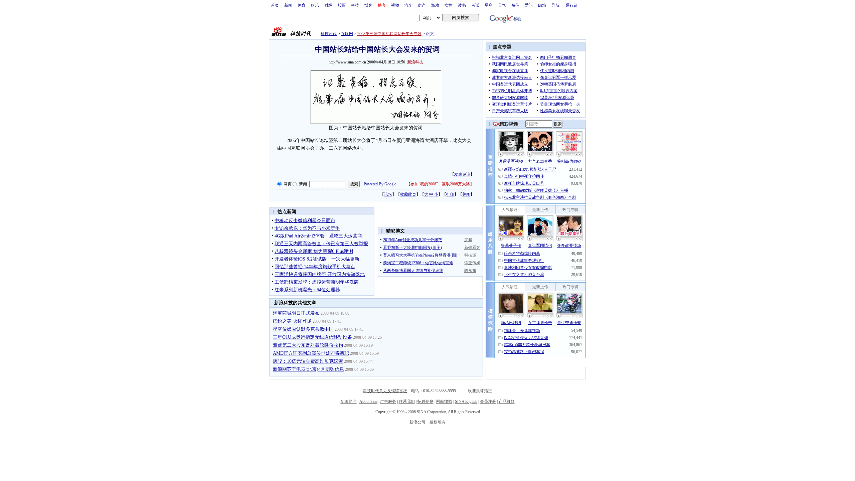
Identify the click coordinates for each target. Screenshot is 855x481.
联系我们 (407, 401)
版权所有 (438, 422)
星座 (489, 5)
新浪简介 (349, 401)
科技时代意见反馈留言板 (385, 390)
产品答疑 (507, 401)
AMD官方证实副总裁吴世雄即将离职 (311, 353)
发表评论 (462, 174)
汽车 (408, 5)
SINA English (466, 401)
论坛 (388, 194)
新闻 (288, 5)
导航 (555, 5)
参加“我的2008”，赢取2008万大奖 (440, 184)
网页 (288, 184)
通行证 (572, 5)
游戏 (435, 5)
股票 (342, 5)
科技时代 (329, 33)
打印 (450, 194)
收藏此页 (408, 194)
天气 (502, 5)
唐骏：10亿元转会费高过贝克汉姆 (308, 361)
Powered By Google (380, 184)
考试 (475, 5)
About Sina (368, 401)
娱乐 (315, 5)
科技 (355, 5)
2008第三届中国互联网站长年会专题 (389, 33)
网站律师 (444, 401)
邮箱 (542, 5)
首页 (275, 5)
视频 (395, 5)
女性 (449, 5)
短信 (515, 5)
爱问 (529, 5)
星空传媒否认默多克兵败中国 (303, 329)
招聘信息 (425, 401)
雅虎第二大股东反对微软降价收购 (308, 345)
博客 (368, 5)
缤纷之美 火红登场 (292, 321)
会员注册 (488, 401)
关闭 (466, 194)
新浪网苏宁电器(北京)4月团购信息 (308, 369)
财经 (328, 5)
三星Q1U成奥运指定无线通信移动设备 (312, 337)
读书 (462, 5)
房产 (422, 5)
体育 (302, 5)
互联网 (347, 33)
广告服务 (388, 401)
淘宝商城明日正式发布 (296, 313)
